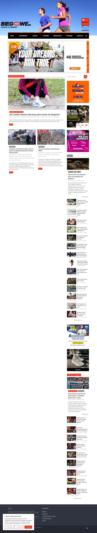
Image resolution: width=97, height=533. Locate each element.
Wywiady (69, 36)
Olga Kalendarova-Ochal (35, 116)
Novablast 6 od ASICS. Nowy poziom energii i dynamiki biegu (81, 314)
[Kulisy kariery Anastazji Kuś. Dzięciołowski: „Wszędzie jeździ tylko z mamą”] (78, 378)
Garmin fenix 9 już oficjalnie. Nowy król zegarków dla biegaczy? (77, 176)
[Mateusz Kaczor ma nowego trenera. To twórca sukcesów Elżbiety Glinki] (71, 452)
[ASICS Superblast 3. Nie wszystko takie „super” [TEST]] (71, 303)
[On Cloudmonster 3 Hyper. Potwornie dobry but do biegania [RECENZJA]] (71, 243)
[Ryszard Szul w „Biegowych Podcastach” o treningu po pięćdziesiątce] (71, 427)
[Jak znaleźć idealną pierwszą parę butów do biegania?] (36, 79)
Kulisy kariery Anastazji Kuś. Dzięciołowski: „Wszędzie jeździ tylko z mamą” (77, 396)
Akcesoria (71, 171)
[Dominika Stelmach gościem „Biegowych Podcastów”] (71, 443)
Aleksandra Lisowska (13, 156)
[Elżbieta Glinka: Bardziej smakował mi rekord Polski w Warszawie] (71, 435)
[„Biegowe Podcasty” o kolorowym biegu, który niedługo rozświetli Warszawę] (71, 417)
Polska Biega (12, 146)
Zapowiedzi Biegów (42, 156)
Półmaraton (14, 158)
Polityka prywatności (47, 518)
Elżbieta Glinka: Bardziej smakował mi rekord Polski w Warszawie (82, 438)
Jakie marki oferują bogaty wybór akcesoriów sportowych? (82, 237)
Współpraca (45, 514)
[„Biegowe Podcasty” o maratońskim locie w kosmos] (71, 470)
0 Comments (27, 154)
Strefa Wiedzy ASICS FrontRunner (16, 112)
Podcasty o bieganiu (74, 375)
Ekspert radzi (26, 116)
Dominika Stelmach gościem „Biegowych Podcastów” (81, 446)
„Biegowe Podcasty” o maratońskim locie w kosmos (81, 473)
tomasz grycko (18, 160)
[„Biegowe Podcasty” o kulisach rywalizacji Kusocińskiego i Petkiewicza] (71, 460)
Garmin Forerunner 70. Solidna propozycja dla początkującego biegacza (82, 254)
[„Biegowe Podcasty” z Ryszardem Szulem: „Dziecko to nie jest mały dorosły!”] (71, 478)
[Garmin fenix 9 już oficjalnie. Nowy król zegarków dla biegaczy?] (78, 159)
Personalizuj (9, 527)
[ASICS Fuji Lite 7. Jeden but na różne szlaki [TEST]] (71, 286)
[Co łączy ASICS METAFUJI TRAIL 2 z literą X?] (71, 278)
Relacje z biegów (30, 158)
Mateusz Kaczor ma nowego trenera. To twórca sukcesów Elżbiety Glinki (82, 454)
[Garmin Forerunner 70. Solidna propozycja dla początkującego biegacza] (71, 252)
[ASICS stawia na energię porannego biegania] (71, 219)
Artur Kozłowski (21, 156)
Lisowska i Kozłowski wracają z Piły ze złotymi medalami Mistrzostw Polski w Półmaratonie (21, 150)
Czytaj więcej (85, 196)
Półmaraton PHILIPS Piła (22, 158)
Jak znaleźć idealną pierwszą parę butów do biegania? (34, 114)
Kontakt (80, 36)
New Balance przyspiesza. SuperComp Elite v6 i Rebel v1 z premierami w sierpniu (82, 263)
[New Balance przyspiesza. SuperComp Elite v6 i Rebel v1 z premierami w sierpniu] (71, 260)
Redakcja (20, 154)
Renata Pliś (56, 154)
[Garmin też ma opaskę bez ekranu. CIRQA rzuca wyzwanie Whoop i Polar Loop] (71, 268)
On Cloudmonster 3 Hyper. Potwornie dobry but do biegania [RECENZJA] (82, 246)
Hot (75, 171)
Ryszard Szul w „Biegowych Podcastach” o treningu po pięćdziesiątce (82, 429)
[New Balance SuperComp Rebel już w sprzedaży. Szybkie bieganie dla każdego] (71, 209)
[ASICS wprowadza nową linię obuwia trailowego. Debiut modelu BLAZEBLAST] (71, 293)
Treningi (46, 36)
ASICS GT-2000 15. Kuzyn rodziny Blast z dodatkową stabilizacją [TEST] (82, 229)
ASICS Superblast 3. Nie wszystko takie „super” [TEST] (81, 306)
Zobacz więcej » (78, 320)
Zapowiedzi (23, 36)
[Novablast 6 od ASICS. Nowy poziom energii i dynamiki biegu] (71, 311)
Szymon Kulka (12, 160)
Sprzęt (35, 36)
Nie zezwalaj (19, 527)
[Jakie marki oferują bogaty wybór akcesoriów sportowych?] (71, 235)
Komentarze (57, 36)
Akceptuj (28, 527)
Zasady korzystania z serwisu (49, 516)
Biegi (12, 36)
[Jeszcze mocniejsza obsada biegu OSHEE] (51, 130)
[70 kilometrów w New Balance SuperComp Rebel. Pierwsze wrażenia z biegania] (71, 199)
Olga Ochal (19, 116)
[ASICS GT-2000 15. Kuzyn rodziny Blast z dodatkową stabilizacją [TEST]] (71, 227)
